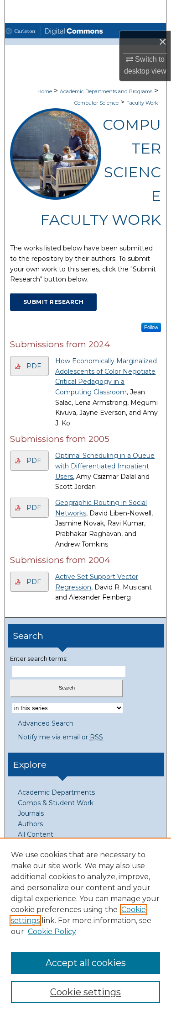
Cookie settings (85, 992)
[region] (85, 926)
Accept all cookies (86, 962)
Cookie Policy (52, 931)
